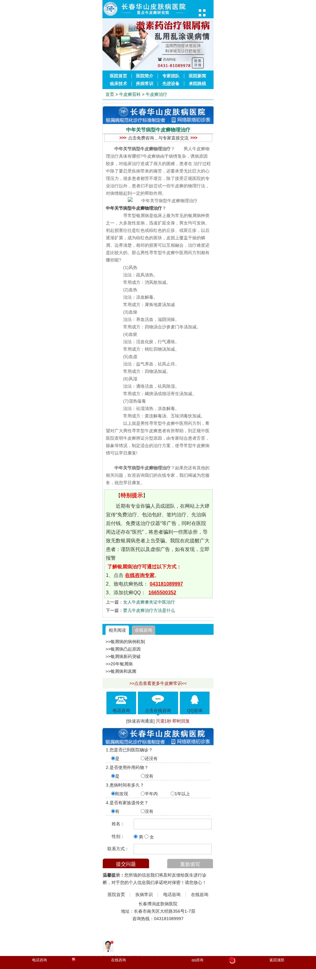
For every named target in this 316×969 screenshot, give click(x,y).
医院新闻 (197, 76)
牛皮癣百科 (130, 94)
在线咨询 (143, 630)
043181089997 (166, 584)
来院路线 (197, 83)
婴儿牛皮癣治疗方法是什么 (149, 610)
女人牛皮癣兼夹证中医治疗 (149, 602)
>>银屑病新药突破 (123, 656)
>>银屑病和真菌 (121, 671)
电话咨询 (172, 894)
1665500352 (162, 592)
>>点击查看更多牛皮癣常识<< (158, 683)
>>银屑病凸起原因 (123, 649)
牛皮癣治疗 (156, 94)
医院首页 (118, 76)
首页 (110, 94)
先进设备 (171, 83)
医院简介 (144, 76)
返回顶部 (276, 960)
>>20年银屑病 (119, 663)
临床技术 (118, 83)
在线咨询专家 (140, 575)
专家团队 (171, 76)
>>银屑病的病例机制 (125, 641)
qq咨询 (213, 960)
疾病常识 (144, 83)
